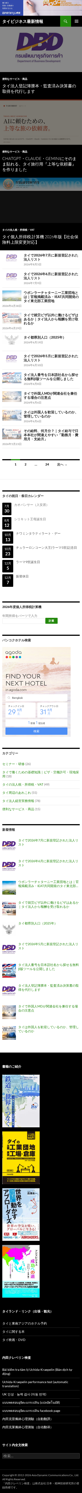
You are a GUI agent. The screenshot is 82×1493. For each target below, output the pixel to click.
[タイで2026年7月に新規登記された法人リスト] (9, 846)
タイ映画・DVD (14, 1340)
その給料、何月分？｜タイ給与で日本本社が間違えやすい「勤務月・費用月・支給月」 (51, 435)
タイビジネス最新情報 (22, 21)
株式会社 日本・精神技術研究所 (54, 1483)
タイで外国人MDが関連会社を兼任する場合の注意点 (50, 395)
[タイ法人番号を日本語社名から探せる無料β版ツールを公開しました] (9, 971)
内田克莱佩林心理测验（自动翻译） (27, 1427)
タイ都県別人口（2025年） (45, 337)
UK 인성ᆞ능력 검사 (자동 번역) (24, 1394)
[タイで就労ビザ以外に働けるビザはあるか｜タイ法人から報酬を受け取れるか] (9, 908)
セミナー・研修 (13, 764)
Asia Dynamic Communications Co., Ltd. (55, 1475)
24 (47, 464)
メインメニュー (76, 21)
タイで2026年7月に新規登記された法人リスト (48, 842)
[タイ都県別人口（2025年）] (9, 929)
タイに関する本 (13, 1331)
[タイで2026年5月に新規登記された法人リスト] (9, 950)
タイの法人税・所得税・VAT (18, 229)
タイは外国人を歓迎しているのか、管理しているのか (48, 1029)
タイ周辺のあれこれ (16, 792)
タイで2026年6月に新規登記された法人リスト (48, 863)
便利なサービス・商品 (14, 78)
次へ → (62, 464)
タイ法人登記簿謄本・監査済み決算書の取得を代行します (48, 987)
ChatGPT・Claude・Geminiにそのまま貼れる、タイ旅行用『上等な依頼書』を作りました (39, 164)
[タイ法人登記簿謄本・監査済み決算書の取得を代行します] (9, 991)
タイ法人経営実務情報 (18, 801)
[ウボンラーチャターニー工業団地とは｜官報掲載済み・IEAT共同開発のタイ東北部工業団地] (9, 888)
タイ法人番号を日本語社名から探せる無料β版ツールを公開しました (51, 377)
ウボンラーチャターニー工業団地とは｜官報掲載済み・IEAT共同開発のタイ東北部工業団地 (51, 296)
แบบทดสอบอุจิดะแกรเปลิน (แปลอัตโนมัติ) (31, 1402)
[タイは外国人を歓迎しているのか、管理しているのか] (9, 1033)
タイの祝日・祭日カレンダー (23, 496)
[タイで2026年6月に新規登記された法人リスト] (9, 867)
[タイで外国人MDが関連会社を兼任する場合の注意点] (9, 1012)
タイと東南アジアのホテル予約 (24, 1323)
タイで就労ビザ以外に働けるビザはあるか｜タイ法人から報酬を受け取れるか (51, 319)
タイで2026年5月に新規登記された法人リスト (48, 946)
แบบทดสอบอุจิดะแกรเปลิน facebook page (31, 1411)
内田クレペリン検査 (17, 1483)
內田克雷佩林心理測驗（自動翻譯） (27, 1419)
